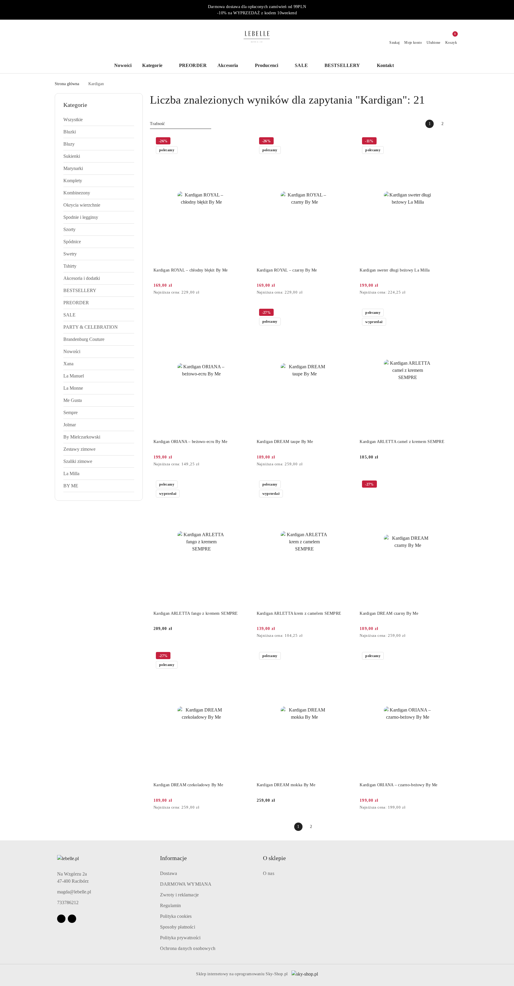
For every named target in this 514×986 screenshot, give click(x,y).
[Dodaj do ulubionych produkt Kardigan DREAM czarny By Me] (448, 484)
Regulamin (170, 905)
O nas (268, 873)
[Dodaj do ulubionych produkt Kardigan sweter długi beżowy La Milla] (448, 141)
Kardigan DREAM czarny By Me (389, 613)
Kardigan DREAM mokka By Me (286, 785)
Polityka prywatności (180, 937)
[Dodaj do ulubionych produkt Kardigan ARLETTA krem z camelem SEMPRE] (345, 484)
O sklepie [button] (274, 858)
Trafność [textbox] (157, 123)
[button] (388, 66)
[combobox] (180, 124)
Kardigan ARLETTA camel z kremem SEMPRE (402, 441)
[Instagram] (72, 919)
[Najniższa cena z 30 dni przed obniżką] (248, 293)
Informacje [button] (173, 858)
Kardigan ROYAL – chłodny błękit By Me (190, 270)
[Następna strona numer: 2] (455, 124)
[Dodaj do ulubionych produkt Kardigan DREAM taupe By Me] (345, 313)
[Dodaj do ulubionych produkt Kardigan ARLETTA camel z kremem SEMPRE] (448, 313)
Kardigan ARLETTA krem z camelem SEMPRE (299, 613)
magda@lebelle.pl (74, 891)
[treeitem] (98, 120)
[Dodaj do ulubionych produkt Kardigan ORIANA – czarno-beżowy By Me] (448, 656)
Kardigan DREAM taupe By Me (285, 441)
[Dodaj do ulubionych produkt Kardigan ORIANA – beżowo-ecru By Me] (242, 313)
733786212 (68, 902)
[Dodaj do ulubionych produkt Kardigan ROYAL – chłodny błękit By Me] (242, 141)
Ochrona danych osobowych (187, 948)
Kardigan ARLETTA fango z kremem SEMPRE (195, 613)
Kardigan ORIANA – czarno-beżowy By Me (398, 785)
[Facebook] (61, 919)
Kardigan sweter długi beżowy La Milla (395, 270)
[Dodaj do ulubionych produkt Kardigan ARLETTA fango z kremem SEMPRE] (242, 484)
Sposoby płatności (177, 926)
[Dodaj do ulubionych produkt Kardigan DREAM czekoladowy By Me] (242, 656)
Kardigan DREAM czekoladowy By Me (188, 785)
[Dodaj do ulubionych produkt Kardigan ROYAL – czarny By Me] (345, 141)
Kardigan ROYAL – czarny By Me (287, 270)
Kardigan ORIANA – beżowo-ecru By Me (190, 441)
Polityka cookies (176, 916)
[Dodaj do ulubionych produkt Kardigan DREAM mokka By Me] (345, 656)
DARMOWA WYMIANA (185, 884)
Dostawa (168, 873)
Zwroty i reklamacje (179, 894)
